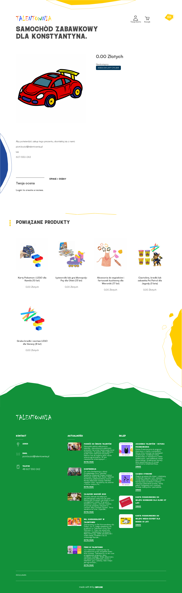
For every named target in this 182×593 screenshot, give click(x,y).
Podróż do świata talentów (97, 444)
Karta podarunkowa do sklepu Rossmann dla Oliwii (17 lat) (151, 500)
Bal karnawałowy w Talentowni (94, 521)
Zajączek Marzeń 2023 (95, 494)
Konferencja (90, 469)
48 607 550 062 (31, 469)
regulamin (21, 575)
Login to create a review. (30, 190)
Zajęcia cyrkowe (144, 473)
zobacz (138, 466)
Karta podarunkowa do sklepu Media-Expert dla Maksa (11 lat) (148, 518)
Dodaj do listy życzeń (108, 68)
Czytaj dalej (89, 462)
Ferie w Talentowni (93, 547)
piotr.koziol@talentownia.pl (29, 146)
